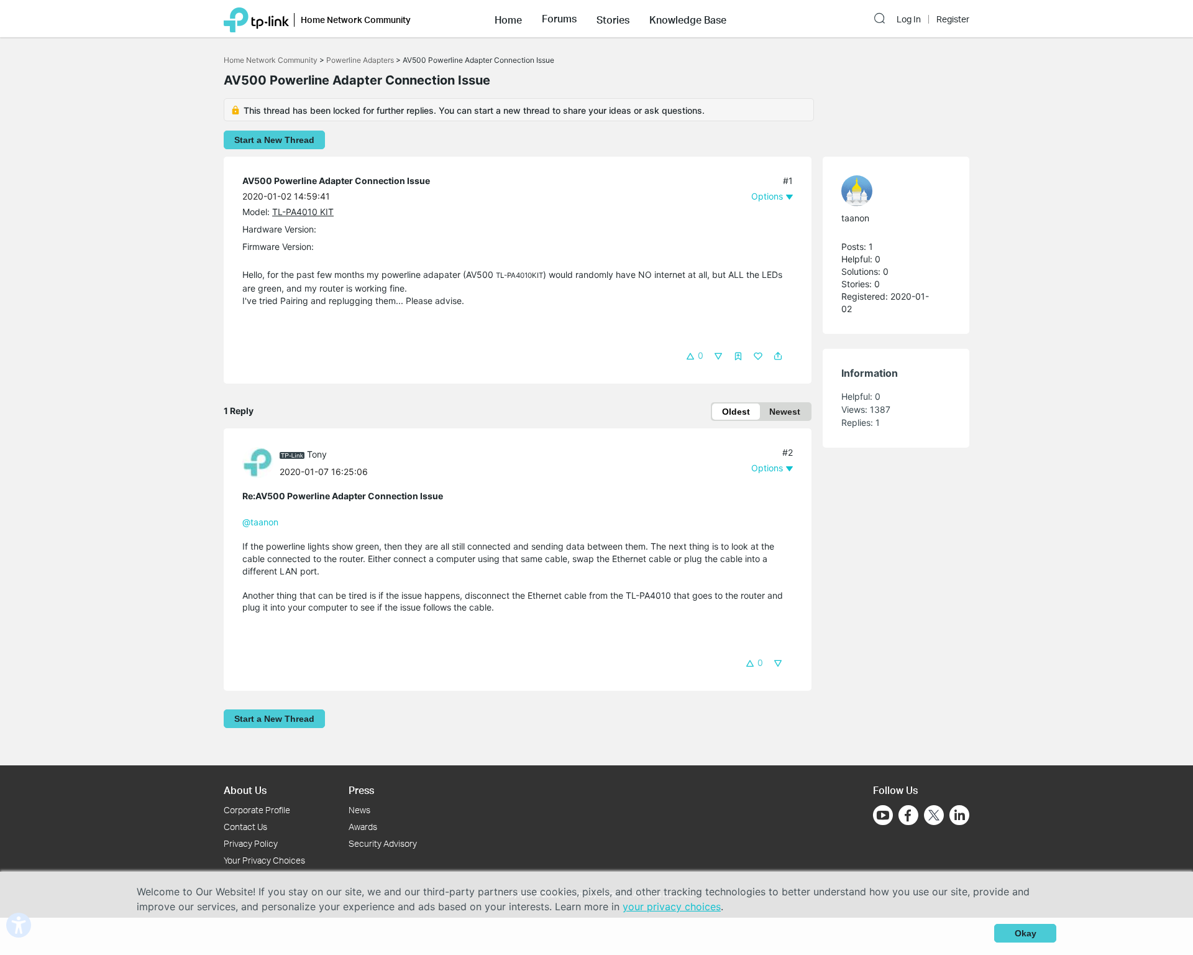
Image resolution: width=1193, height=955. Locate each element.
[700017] (261, 461)
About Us (245, 789)
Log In (909, 19)
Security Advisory (383, 843)
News (359, 810)
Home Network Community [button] (356, 19)
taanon (855, 218)
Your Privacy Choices (264, 860)
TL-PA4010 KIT (303, 211)
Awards (363, 826)
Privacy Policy (251, 843)
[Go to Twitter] (934, 816)
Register (952, 19)
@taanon (260, 522)
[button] (508, 18)
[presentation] (257, 462)
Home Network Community (271, 60)
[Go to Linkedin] (959, 815)
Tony (317, 454)
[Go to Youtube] (883, 815)
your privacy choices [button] (672, 906)
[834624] (889, 190)
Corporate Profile (257, 810)
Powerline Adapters (360, 60)
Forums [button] (559, 19)
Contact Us (245, 826)
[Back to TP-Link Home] (256, 18)
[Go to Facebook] (908, 815)
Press (361, 789)
